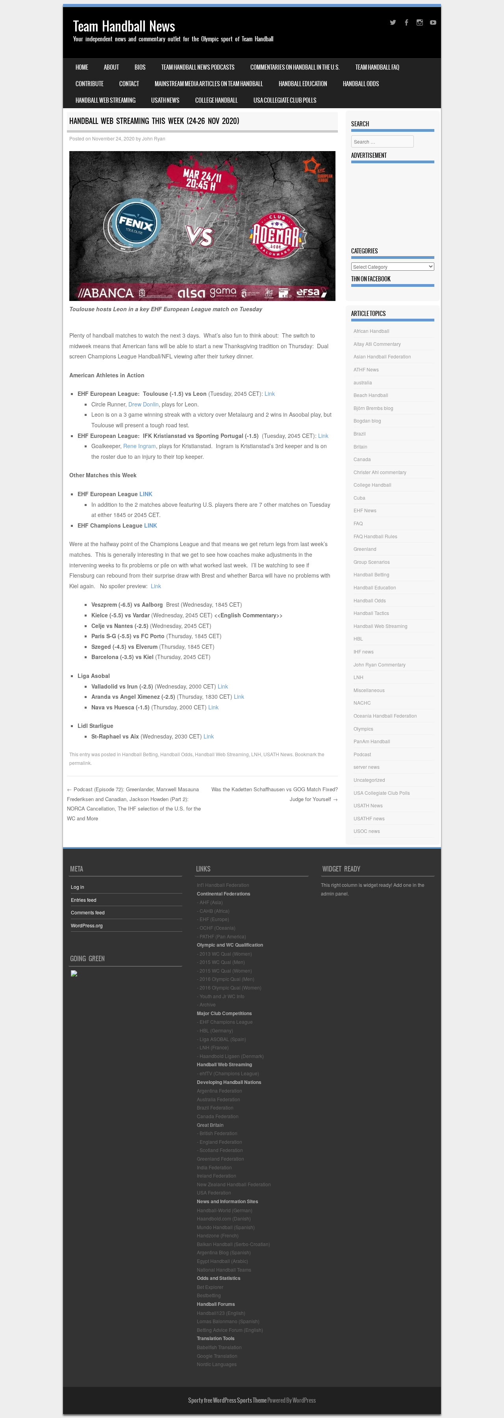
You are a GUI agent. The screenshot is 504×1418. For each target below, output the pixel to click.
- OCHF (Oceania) (216, 927)
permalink (80, 762)
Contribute (90, 83)
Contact (129, 83)
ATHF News (366, 369)
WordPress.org (87, 925)
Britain (360, 446)
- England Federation (219, 1141)
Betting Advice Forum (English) (230, 1329)
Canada (362, 459)
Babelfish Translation (219, 1347)
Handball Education (303, 83)
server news (367, 766)
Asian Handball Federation (382, 356)
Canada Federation (218, 1116)
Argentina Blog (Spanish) (224, 1252)
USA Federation (214, 1192)
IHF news (364, 651)
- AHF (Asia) (210, 902)
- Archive (206, 1004)
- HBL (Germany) (215, 1030)
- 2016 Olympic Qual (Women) (229, 987)
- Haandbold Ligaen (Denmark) (230, 1055)
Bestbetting (209, 1295)
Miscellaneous (369, 690)
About (111, 67)
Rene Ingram (139, 446)
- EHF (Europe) (213, 919)
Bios (140, 67)
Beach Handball (371, 394)
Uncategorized (369, 779)
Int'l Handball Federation (223, 884)
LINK (145, 494)
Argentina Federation (219, 1090)
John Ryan (153, 138)
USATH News (165, 100)
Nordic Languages (217, 1364)
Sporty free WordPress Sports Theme (227, 1400)
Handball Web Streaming (105, 100)
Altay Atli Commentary (377, 343)
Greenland (365, 548)
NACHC (362, 702)
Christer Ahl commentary (380, 472)
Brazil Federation (215, 1107)
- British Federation (217, 1133)
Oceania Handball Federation (385, 715)
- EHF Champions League (225, 1021)
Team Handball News (124, 26)
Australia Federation (218, 1099)
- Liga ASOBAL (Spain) (221, 1039)
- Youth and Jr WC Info (221, 996)
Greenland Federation (220, 1158)
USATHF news (369, 818)
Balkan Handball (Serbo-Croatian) (233, 1244)
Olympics (363, 728)
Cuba (359, 497)
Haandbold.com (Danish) (224, 1218)
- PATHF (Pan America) (221, 936)
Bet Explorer (210, 1286)
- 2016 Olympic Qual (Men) (225, 978)
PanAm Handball (372, 741)
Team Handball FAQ (377, 67)
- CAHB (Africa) (213, 910)
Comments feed (88, 912)
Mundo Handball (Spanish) (226, 1227)
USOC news (367, 830)
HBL (358, 638)
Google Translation (217, 1355)
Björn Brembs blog (373, 407)
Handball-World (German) (224, 1210)
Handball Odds (361, 83)
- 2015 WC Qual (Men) (221, 961)
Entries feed (83, 899)
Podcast (362, 754)
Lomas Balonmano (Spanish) (228, 1321)
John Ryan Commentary (380, 664)
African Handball (371, 330)
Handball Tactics (371, 612)
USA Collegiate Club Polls (285, 100)
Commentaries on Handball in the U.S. (295, 67)
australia (363, 382)
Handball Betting (140, 754)
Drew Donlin (143, 404)
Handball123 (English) (221, 1312)
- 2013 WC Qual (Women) (224, 953)
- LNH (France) (213, 1047)
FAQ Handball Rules (375, 536)
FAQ (358, 523)
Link (270, 393)
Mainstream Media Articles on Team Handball (209, 83)
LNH (256, 754)
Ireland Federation (216, 1175)
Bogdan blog (367, 420)
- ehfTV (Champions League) (228, 1073)
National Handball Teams (224, 1269)
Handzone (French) (218, 1235)
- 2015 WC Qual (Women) (224, 970)
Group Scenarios (372, 561)
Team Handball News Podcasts (198, 67)
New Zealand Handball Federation (234, 1184)
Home (82, 67)
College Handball (216, 100)
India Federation (214, 1167)
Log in (77, 886)
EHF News (365, 510)
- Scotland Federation (220, 1150)
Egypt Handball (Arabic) (222, 1260)
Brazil (360, 433)
